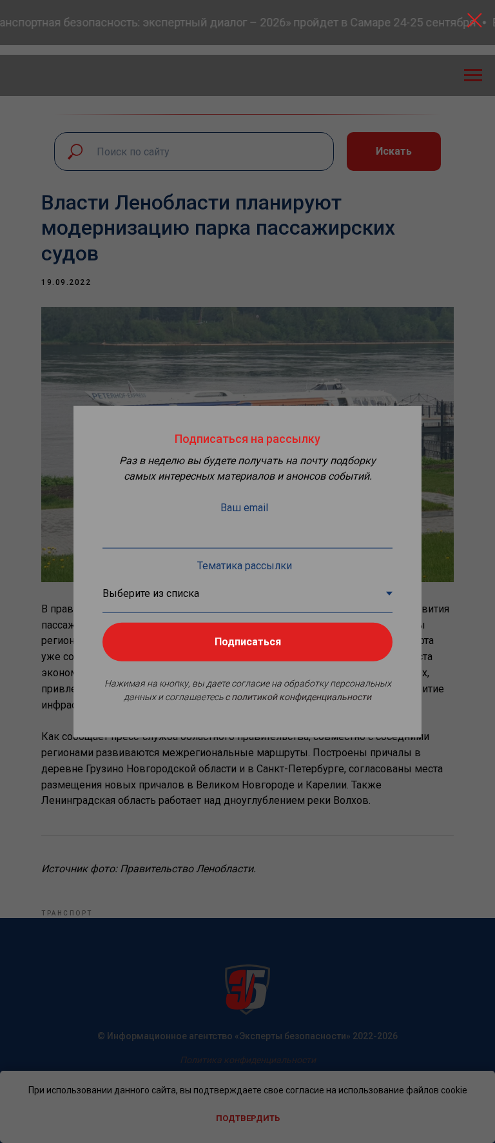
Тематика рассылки (244, 566)
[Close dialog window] (475, 20)
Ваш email (244, 508)
